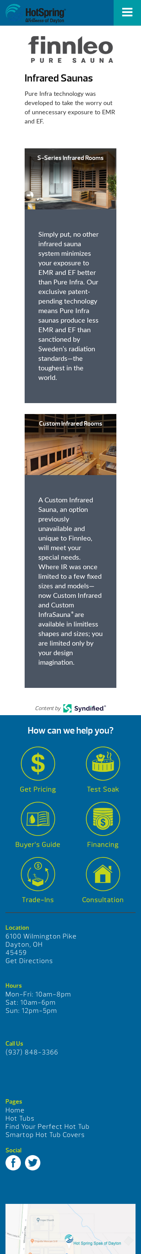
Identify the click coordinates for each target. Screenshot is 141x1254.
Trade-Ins (38, 900)
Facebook (13, 1162)
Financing (103, 844)
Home (15, 1110)
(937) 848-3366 (31, 1052)
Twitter (32, 1162)
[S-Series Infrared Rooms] (70, 178)
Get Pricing (38, 789)
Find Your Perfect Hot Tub (47, 1126)
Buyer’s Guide (38, 844)
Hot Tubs (20, 1118)
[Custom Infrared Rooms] (70, 444)
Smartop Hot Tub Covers (45, 1135)
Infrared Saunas (35, 13)
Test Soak (103, 789)
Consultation (103, 900)
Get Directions (29, 961)
